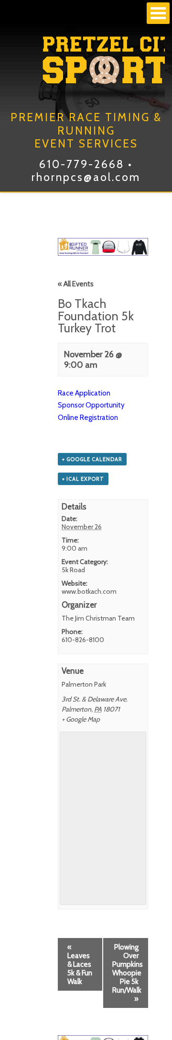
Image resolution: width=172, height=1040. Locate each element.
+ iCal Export (83, 478)
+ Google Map (81, 719)
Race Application (84, 393)
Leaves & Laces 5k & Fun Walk (79, 964)
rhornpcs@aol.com (86, 177)
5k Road (73, 569)
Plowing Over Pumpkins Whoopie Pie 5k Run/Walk (127, 973)
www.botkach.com (89, 591)
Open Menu (158, 13)
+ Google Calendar (92, 459)
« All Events (76, 284)
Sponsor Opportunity (91, 405)
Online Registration (88, 417)
